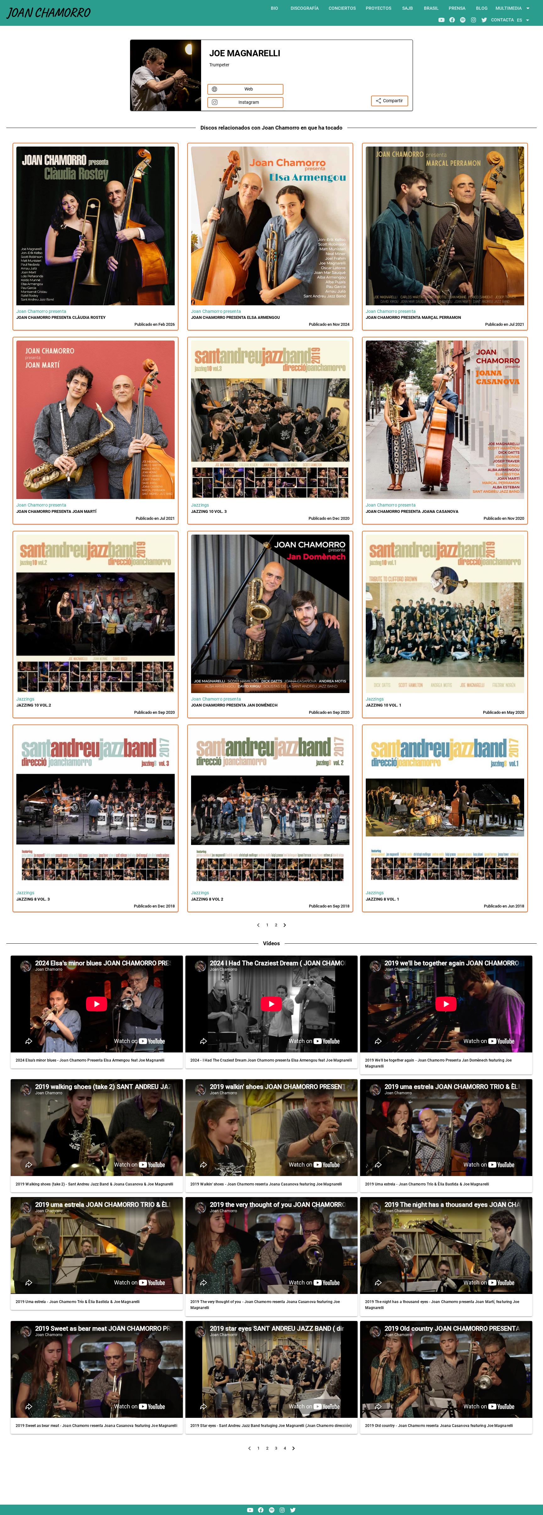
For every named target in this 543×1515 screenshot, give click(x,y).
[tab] (274, 8)
